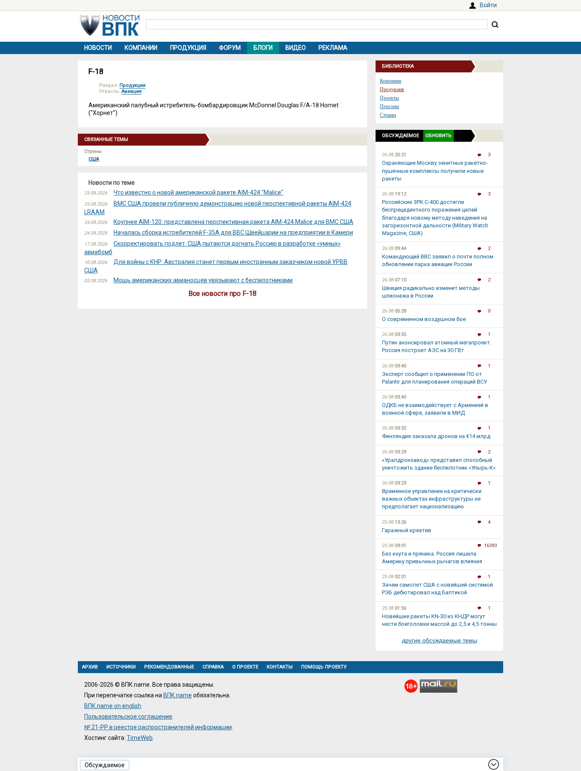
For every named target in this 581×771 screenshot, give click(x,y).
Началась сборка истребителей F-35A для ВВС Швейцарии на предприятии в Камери (233, 232)
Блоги (263, 47)
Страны (388, 115)
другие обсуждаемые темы (439, 640)
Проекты (389, 98)
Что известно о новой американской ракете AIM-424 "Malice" (198, 192)
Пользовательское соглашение (128, 716)
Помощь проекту (324, 667)
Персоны (389, 106)
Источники (121, 667)
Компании (141, 47)
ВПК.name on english (112, 705)
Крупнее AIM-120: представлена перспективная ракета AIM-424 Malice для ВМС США (233, 221)
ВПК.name (177, 695)
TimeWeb (140, 737)
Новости (98, 47)
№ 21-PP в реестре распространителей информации (158, 727)
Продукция (188, 47)
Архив (90, 667)
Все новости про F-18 (222, 293)
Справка (213, 667)
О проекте (245, 667)
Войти (488, 5)
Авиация (132, 91)
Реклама (333, 47)
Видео (295, 47)
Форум (230, 47)
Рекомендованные (169, 667)
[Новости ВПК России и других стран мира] (110, 33)
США (93, 159)
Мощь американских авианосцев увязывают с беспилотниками (203, 280)
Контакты (280, 667)
